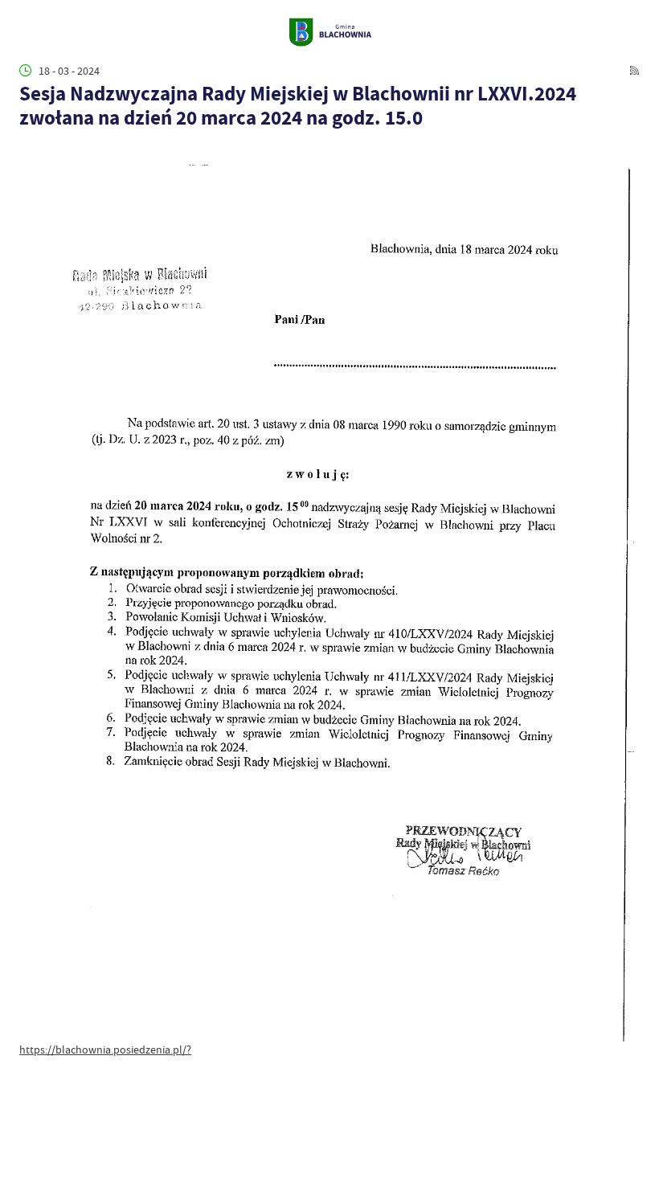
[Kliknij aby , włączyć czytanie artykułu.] (27, 150)
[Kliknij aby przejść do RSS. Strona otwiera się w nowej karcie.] (634, 70)
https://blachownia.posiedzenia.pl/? (105, 1049)
